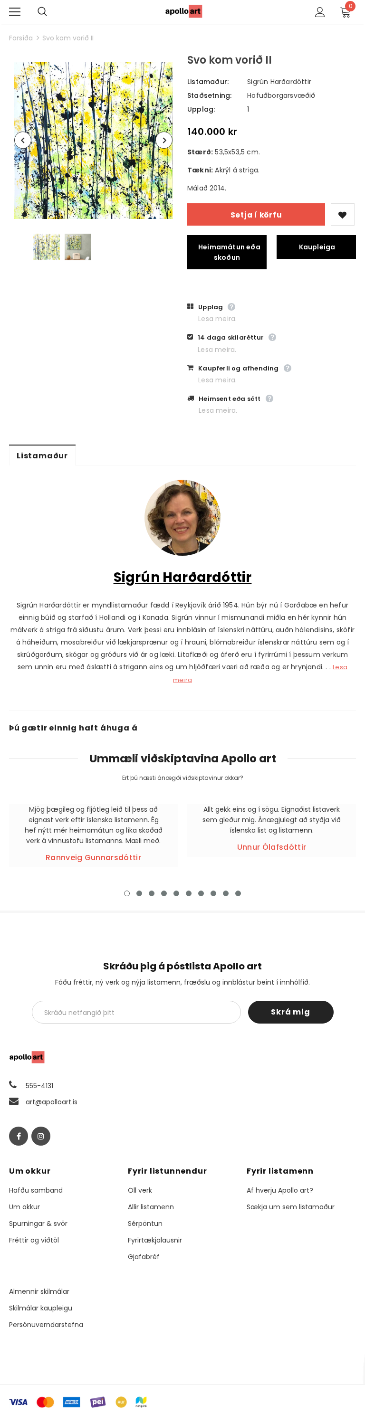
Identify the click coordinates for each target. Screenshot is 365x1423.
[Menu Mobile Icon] (14, 12)
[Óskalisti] (343, 214)
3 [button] (151, 893)
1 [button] (127, 893)
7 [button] (201, 893)
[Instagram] (40, 1136)
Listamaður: (208, 81)
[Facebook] (18, 1136)
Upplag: (201, 109)
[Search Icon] (52, 12)
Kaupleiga (317, 247)
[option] (93, 140)
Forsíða (21, 38)
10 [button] (238, 893)
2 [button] (139, 893)
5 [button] (176, 893)
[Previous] (22, 140)
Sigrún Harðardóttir (279, 81)
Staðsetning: (209, 95)
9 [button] (226, 893)
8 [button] (213, 893)
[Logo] (184, 11)
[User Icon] (320, 12)
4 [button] (164, 893)
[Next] (164, 140)
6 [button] (189, 893)
